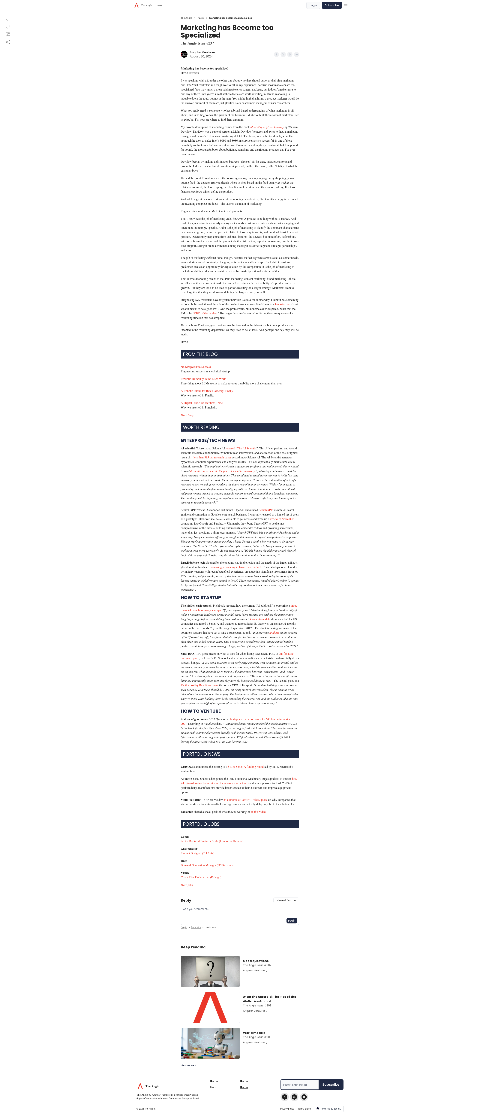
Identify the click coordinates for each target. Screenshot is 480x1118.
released (230, 448)
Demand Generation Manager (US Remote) (206, 865)
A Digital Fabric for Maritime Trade (202, 403)
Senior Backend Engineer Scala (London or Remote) (212, 841)
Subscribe (332, 5)
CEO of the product (206, 313)
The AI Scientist (246, 448)
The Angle (186, 18)
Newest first (284, 900)
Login (313, 5)
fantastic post (282, 304)
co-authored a (232, 800)
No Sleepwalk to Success (196, 367)
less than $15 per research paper (212, 457)
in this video (258, 812)
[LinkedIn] (294, 1097)
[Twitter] (284, 1097)
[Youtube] (304, 1097)
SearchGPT (265, 510)
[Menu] (346, 5)
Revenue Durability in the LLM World (203, 379)
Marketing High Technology (267, 127)
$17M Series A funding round (246, 766)
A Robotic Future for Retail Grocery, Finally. (207, 391)
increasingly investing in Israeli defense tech (235, 567)
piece (264, 800)
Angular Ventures (202, 52)
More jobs (187, 885)
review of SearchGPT (283, 519)
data (267, 619)
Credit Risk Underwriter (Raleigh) (201, 877)
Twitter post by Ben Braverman (199, 685)
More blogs (187, 415)
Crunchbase (257, 619)
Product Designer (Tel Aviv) (197, 853)
